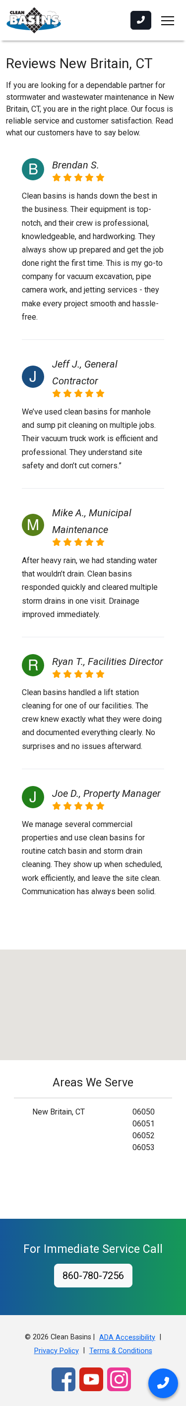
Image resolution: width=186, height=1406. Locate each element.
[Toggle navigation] (167, 20)
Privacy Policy (56, 1351)
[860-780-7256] (140, 20)
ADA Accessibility (127, 1337)
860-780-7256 (93, 1276)
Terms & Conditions (120, 1351)
